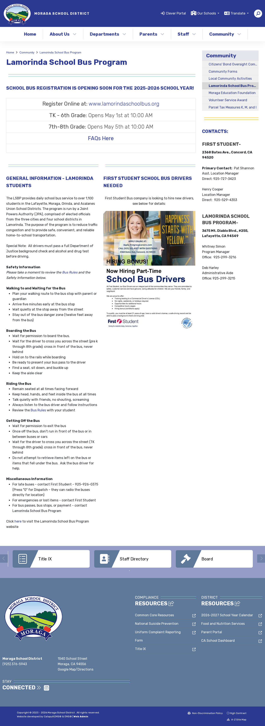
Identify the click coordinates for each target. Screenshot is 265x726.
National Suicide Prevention (156, 624)
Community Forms (223, 71)
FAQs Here (101, 138)
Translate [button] (238, 13)
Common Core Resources (154, 615)
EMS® (68, 716)
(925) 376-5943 (14, 664)
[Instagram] (46, 689)
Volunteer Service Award (228, 100)
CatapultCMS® (52, 716)
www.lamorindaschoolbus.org (124, 104)
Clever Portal (176, 13)
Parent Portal (211, 632)
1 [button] (129, 571)
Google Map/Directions (75, 669)
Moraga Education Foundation (232, 93)
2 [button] (136, 571)
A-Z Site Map (238, 719)
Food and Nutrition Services (223, 624)
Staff (183, 34)
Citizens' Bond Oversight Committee (234, 64)
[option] (51, 559)
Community (221, 34)
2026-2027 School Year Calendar (227, 615)
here (18, 521)
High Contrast (238, 713)
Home (30, 34)
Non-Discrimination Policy (207, 713)
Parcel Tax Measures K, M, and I (233, 107)
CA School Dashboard (218, 641)
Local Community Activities (230, 79)
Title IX (140, 649)
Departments (104, 34)
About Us (60, 34)
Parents (148, 34)
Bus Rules (69, 272)
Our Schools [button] (207, 13)
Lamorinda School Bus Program (60, 52)
